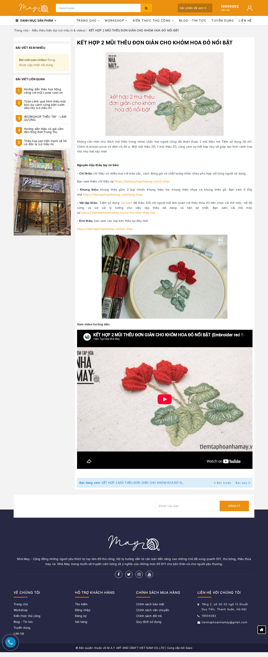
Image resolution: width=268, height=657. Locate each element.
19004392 (209, 615)
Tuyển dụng (222, 20)
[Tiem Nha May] (42, 193)
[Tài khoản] (249, 8)
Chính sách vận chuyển (152, 610)
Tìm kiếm (81, 604)
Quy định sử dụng (148, 621)
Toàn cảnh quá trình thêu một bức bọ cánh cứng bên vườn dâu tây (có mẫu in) (45, 105)
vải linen (126, 202)
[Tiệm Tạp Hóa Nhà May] (34, 8)
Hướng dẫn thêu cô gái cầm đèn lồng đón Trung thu (43, 130)
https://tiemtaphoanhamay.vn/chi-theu (142, 181)
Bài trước (224, 482)
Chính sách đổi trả (149, 616)
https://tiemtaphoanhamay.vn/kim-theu (105, 229)
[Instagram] (139, 574)
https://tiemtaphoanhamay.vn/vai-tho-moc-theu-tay (118, 212)
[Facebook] (118, 574)
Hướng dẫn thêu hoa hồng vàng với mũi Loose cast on (43, 90)
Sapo (189, 647)
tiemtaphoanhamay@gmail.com (224, 622)
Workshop (115, 20)
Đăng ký (234, 505)
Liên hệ (245, 20)
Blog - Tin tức (192, 20)
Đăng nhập (82, 610)
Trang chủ (87, 20)
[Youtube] (149, 574)
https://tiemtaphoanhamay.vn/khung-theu (113, 194)
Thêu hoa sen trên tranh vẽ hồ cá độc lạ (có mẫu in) (45, 142)
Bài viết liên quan (30, 79)
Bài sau (241, 482)
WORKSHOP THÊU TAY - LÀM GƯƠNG (45, 118)
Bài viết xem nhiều (30, 47)
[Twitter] (129, 574)
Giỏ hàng (81, 621)
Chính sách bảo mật (150, 604)
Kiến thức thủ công (152, 20)
